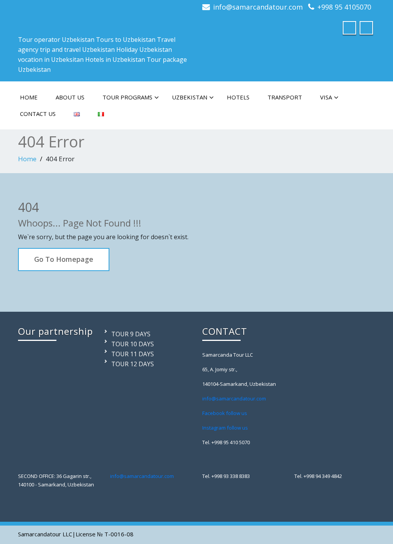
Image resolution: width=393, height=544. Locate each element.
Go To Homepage (63, 259)
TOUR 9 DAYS (130, 334)
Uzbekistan (189, 97)
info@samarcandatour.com (258, 7)
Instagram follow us (225, 427)
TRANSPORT (285, 97)
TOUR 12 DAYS (132, 364)
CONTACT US (38, 113)
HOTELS (238, 97)
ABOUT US (70, 97)
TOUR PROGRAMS (127, 97)
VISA (326, 97)
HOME (29, 97)
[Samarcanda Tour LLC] (41, 14)
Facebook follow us (224, 413)
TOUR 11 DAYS (132, 354)
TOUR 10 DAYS (132, 344)
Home (27, 158)
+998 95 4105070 (344, 7)
